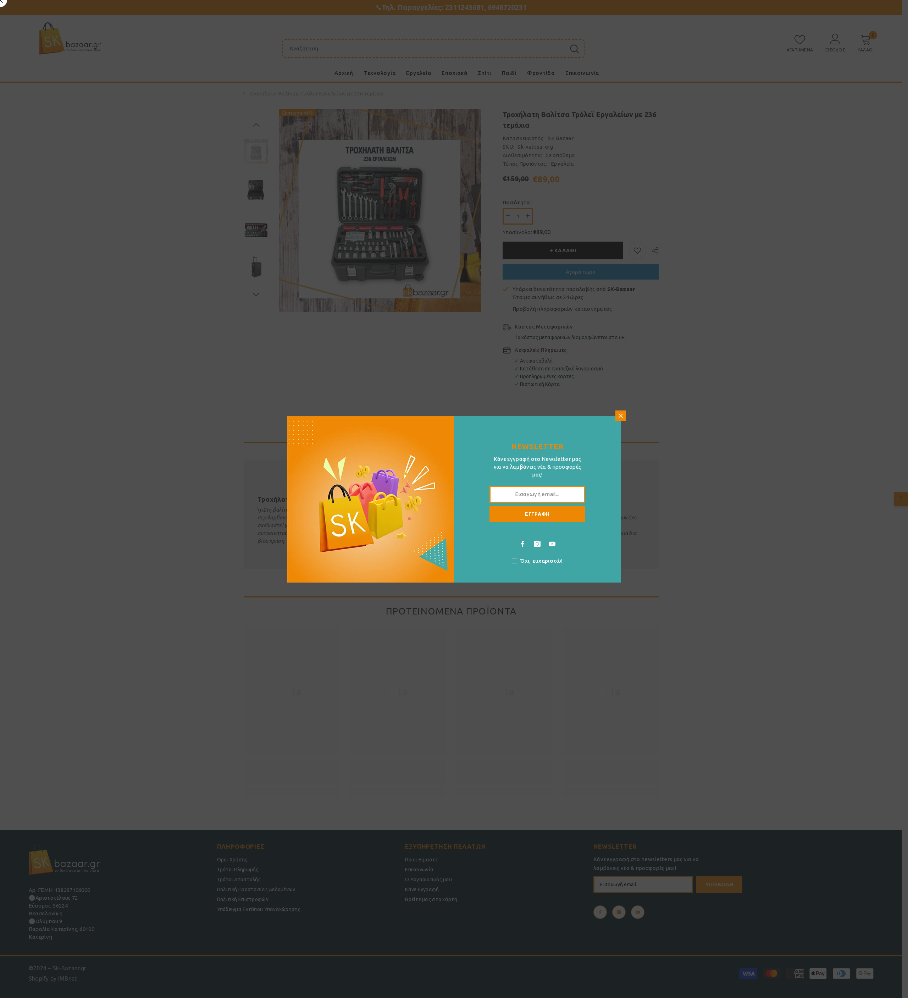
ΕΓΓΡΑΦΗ (537, 514)
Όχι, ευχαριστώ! (541, 561)
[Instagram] (537, 543)
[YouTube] (552, 543)
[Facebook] (522, 543)
